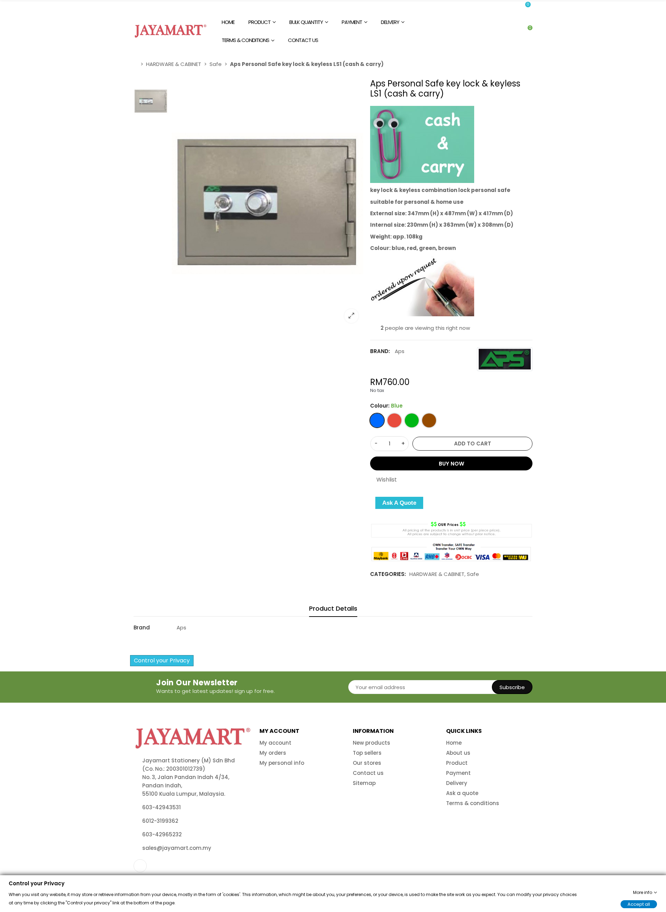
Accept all (638, 904)
